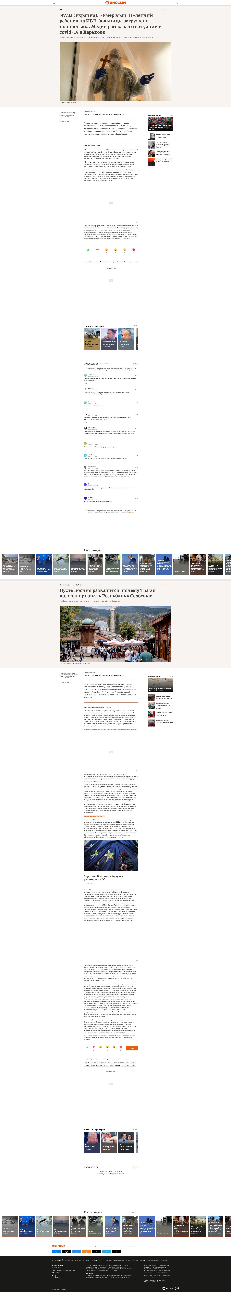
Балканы (103, 1062)
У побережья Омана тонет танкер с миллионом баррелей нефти (164, 161)
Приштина (133, 1062)
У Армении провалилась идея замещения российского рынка (160, 127)
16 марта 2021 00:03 (78, 10)
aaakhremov (91, 467)
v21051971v (91, 374)
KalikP (90, 455)
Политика (70, 1246)
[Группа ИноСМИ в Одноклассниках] (86, 1251)
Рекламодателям (96, 1260)
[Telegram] (116, 114)
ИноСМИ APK (164, 1260)
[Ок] (125, 114)
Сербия (112, 1065)
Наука (85, 1246)
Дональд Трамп (89, 1062)
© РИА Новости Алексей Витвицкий (69, 663)
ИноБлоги (121, 1246)
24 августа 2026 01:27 (87, 585)
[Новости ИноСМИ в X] (116, 1251)
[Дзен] (95, 114)
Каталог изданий (57, 1260)
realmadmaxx (92, 427)
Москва (93, 1065)
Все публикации (131, 1246)
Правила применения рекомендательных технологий (142, 1260)
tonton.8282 (91, 443)
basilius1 (90, 388)
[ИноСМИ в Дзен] (66, 1251)
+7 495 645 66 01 (57, 1278)
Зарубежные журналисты (73, 1260)
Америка (87, 1065)
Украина (68, 10)
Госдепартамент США (111, 1059)
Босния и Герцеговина (118, 1062)
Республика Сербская (94, 1059)
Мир (86, 1059)
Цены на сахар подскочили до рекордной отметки (160, 689)
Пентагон (125, 1059)
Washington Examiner (67, 585)
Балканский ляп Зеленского (94, 816)
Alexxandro (91, 402)
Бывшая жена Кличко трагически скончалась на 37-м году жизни (164, 135)
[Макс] (87, 114)
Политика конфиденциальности (114, 1260)
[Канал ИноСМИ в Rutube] (96, 1251)
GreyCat (90, 414)
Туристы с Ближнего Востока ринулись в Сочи (164, 721)
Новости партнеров (160, 115)
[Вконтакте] (104, 114)
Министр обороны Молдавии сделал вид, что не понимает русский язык (164, 697)
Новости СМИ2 (111, 268)
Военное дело (93, 1246)
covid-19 (98, 262)
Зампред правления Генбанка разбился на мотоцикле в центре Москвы (163, 706)
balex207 (90, 498)
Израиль (117, 1065)
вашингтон (97, 1062)
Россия (128, 1065)
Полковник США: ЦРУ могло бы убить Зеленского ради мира (163, 152)
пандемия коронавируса (108, 262)
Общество (119, 262)
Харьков (93, 262)
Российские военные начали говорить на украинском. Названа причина (163, 145)
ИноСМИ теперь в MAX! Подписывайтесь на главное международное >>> (110, 729)
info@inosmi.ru (56, 1272)
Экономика (78, 1246)
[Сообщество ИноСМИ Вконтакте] (76, 1251)
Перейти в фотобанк (84, 663)
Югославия (99, 1065)
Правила (135, 364)
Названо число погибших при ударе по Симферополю (164, 713)
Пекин (127, 1062)
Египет (123, 1065)
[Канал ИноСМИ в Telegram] (106, 1251)
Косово (109, 1062)
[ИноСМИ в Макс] (56, 1251)
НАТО (120, 1059)
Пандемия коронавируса (130, 262)
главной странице (128, 370)
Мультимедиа (112, 1246)
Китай (133, 1065)
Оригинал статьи (166, 10)
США (77, 585)
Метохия (106, 1065)
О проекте (86, 1260)
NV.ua (62, 10)
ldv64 (89, 484)
